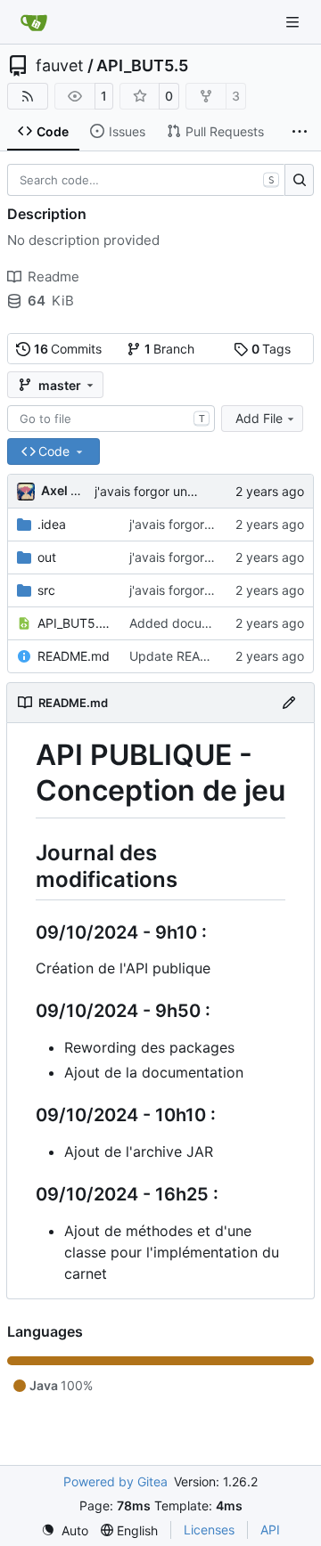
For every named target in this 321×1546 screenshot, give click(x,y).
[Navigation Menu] (294, 22)
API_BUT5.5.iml (74, 623)
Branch (169, 348)
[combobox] (111, 418)
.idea (51, 524)
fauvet (60, 66)
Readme (53, 276)
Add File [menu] (259, 418)
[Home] (34, 22)
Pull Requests (224, 131)
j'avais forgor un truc (154, 491)
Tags (271, 348)
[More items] (299, 132)
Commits (68, 348)
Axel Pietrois (79, 490)
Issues (127, 131)
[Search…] (299, 180)
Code (53, 131)
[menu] (64, 1530)
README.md (73, 655)
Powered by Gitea (115, 1481)
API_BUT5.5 (142, 66)
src (46, 590)
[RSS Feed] (27, 96)
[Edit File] (289, 702)
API (270, 1529)
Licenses (209, 1529)
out (46, 557)
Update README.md (189, 655)
